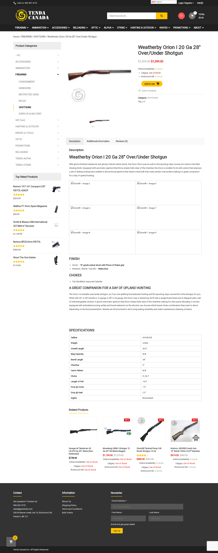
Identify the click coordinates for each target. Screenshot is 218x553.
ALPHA (107, 27)
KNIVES (164, 27)
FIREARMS (20, 27)
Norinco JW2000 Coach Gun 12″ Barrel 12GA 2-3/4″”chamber (185, 449)
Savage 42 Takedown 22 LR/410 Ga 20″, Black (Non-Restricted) (81, 451)
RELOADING (79, 27)
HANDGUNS (25, 88)
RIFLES (22, 100)
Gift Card (20, 120)
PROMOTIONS (180, 27)
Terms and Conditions (72, 509)
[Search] (161, 15)
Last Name (154, 512)
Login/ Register (185, 3)
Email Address (119, 501)
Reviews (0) (122, 141)
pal (143, 101)
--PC (17, 55)
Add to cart (149, 84)
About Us (66, 501)
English (158, 2)
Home (16, 36)
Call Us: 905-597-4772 (27, 3)
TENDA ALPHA (23, 158)
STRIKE (121, 27)
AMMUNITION (39, 27)
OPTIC (94, 27)
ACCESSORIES (59, 27)
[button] (147, 91)
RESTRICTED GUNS (29, 94)
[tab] (75, 141)
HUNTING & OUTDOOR (142, 27)
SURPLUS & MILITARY (30, 113)
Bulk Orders (67, 512)
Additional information (98, 141)
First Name (117, 512)
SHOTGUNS (39, 36)
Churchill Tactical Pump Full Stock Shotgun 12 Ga (149, 449)
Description (74, 141)
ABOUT (197, 27)
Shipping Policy (69, 505)
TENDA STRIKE (23, 164)
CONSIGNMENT (27, 81)
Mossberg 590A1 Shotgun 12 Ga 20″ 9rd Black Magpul (116, 449)
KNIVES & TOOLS (24, 132)
